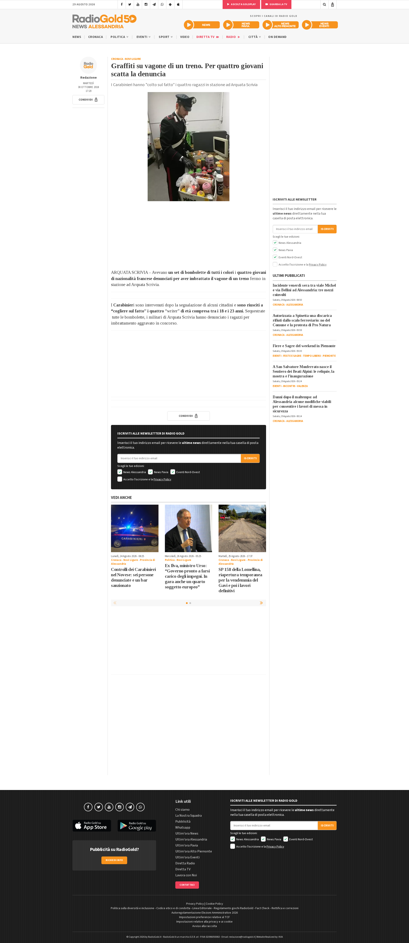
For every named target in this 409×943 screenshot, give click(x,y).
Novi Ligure (133, 59)
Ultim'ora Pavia (186, 845)
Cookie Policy (214, 904)
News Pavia (160, 472)
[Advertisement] (188, 235)
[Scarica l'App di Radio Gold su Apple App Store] (91, 826)
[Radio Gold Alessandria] (104, 20)
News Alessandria (134, 472)
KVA (281, 937)
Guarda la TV (278, 4)
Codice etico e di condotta (173, 908)
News (76, 37)
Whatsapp (182, 827)
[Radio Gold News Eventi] (320, 25)
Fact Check (262, 908)
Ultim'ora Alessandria (191, 839)
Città (253, 37)
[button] (88, 99)
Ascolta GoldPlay (243, 4)
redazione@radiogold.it (242, 937)
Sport (164, 37)
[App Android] (170, 4)
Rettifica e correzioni (285, 908)
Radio (231, 37)
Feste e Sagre (292, 356)
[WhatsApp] (162, 4)
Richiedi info (114, 860)
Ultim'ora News (186, 833)
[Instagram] (146, 4)
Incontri (289, 386)
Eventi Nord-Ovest (188, 472)
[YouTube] (138, 4)
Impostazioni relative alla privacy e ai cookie (204, 922)
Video (185, 37)
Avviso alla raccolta (204, 926)
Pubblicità (182, 821)
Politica (118, 37)
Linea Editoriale (202, 908)
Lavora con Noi (186, 875)
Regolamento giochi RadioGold (233, 908)
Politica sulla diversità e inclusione (132, 908)
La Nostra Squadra (188, 815)
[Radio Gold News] (202, 25)
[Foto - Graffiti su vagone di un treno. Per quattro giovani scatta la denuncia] (188, 146)
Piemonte (329, 356)
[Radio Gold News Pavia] (241, 25)
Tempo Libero (312, 356)
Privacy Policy (162, 479)
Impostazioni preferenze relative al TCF (204, 917)
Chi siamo (182, 809)
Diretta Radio (185, 863)
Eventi (142, 37)
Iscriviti (250, 458)
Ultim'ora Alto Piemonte (193, 851)
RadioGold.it (154, 937)
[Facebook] (122, 4)
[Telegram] (154, 4)
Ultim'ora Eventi (187, 857)
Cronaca (95, 37)
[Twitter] (130, 4)
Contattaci (187, 885)
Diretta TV (205, 37)
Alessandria (294, 305)
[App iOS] (178, 4)
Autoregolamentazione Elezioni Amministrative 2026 (204, 913)
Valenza (302, 386)
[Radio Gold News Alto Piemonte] (281, 25)
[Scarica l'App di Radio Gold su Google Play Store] (137, 826)
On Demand (277, 37)
